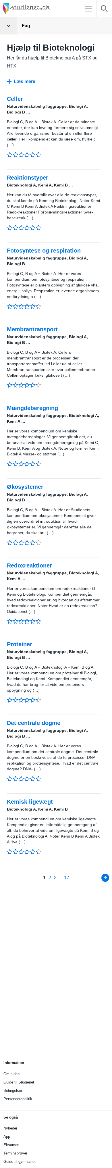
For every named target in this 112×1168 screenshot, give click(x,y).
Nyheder (10, 1128)
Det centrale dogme (33, 723)
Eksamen (11, 1145)
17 (66, 877)
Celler (15, 99)
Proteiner (19, 644)
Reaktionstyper (27, 177)
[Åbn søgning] (104, 9)
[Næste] (105, 878)
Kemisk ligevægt (30, 801)
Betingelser (12, 1090)
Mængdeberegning (32, 408)
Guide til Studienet (18, 1082)
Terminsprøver (15, 1153)
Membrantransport (32, 329)
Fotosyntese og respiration (44, 250)
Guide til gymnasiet (19, 1161)
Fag (26, 25)
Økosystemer (25, 487)
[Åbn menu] (8, 25)
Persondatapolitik (17, 1099)
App (6, 1136)
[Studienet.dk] (40, 8)
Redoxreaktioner (29, 565)
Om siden (11, 1074)
